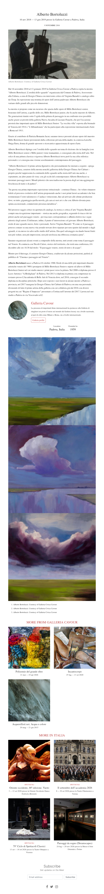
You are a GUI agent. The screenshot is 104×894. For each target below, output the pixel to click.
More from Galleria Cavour (52, 622)
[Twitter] (51, 887)
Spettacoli (29, 784)
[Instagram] (56, 887)
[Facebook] (47, 887)
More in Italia (52, 735)
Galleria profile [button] (38, 320)
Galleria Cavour (42, 303)
